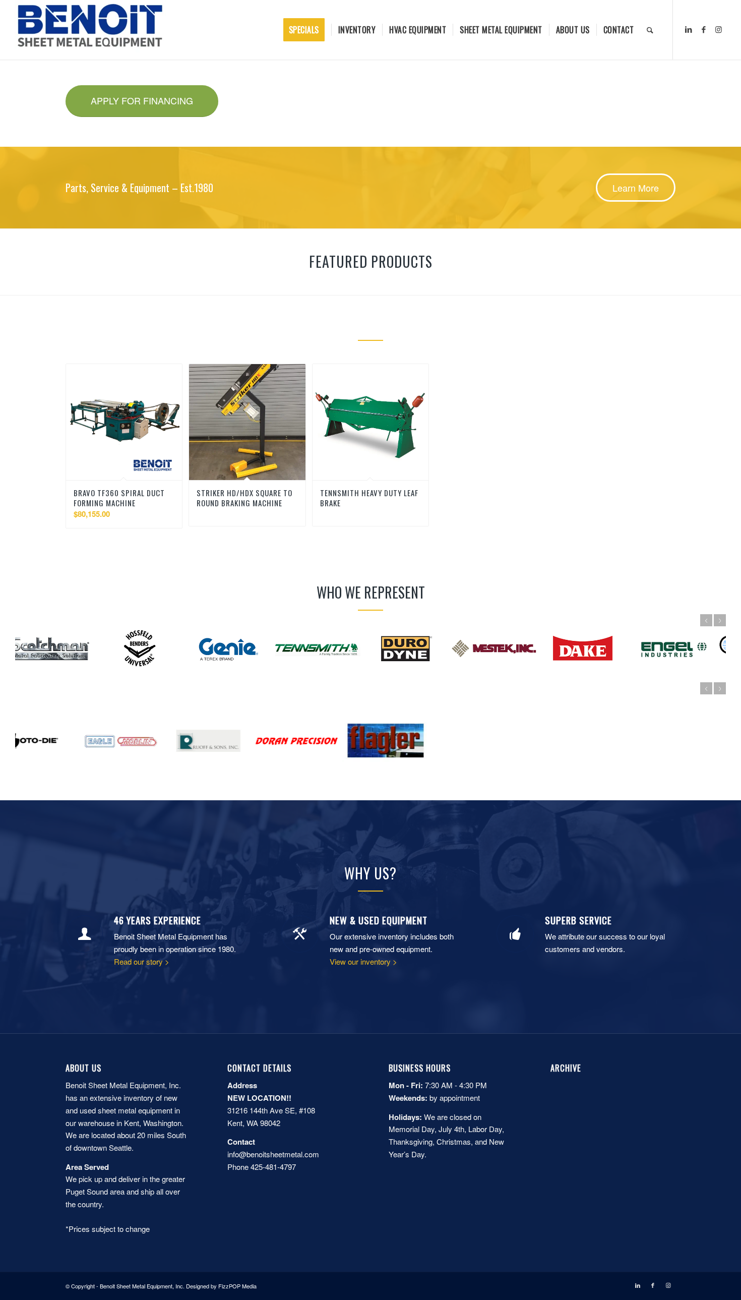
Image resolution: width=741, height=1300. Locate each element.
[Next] (720, 620)
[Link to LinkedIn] (688, 29)
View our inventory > (363, 961)
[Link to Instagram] (718, 29)
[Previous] (706, 620)
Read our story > (141, 961)
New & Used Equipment (378, 920)
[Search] (650, 30)
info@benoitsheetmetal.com (273, 1154)
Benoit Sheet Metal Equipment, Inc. (142, 1286)
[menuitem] (307, 30)
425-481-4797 (273, 1166)
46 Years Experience (157, 920)
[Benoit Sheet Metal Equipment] (90, 30)
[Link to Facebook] (703, 29)
